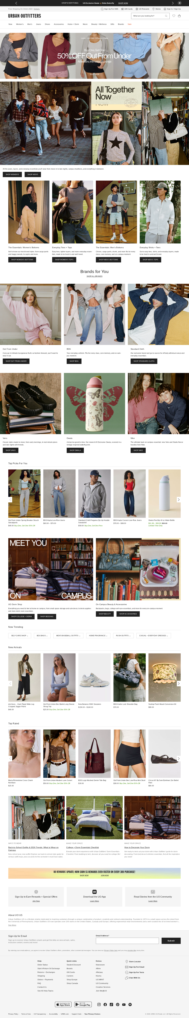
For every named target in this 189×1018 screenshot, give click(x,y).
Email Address (102, 936)
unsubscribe (131, 950)
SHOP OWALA (75, 450)
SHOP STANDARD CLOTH (144, 361)
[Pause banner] (180, 3)
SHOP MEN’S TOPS (150, 260)
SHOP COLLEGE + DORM (21, 617)
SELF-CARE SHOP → (19, 636)
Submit (171, 941)
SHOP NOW (123, 3)
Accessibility (53, 1014)
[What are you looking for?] (166, 16)
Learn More (94, 901)
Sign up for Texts (136, 972)
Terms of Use (26, 1014)
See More (12, 925)
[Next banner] (173, 3)
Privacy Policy (13, 1014)
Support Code (76, 1014)
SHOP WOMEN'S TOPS (64, 260)
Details (37, 9)
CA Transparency (40, 1014)
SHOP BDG (74, 361)
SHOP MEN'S (33, 174)
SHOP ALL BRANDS (95, 276)
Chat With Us (134, 978)
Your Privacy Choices (92, 1014)
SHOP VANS (10, 450)
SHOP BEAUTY (105, 614)
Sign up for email (136, 967)
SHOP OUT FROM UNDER (16, 361)
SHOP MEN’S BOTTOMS (108, 260)
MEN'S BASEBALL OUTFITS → (68, 636)
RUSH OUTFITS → (123, 636)
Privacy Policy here (111, 950)
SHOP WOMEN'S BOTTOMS (22, 260)
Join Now (36, 901)
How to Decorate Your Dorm (137, 847)
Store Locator (135, 962)
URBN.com (65, 1014)
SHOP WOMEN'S (12, 174)
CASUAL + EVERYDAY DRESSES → (153, 636)
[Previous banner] (16, 3)
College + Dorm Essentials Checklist (82, 847)
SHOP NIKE (138, 450)
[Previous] (10, 500)
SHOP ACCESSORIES (128, 614)
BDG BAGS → (42, 636)
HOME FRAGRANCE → (98, 636)
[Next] (178, 500)
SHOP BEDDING (46, 617)
